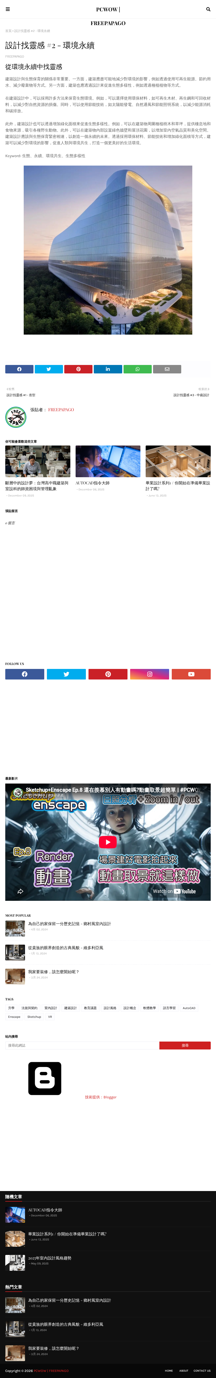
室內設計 (51, 1008)
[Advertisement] (49, 726)
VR (50, 1017)
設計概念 (130, 1008)
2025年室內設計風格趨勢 (49, 1257)
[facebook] (24, 674)
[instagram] (149, 674)
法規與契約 (29, 1008)
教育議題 (90, 1008)
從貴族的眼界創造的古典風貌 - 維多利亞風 (65, 947)
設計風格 (110, 1008)
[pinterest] (108, 674)
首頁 (8, 31)
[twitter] (66, 674)
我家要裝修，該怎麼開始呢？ (54, 971)
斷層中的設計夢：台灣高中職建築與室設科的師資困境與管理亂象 (36, 485)
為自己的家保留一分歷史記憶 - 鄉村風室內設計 (69, 923)
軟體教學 (149, 1008)
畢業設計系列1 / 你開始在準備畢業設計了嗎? (178, 485)
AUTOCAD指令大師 (93, 482)
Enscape (14, 1017)
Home (169, 1370)
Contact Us (202, 1370)
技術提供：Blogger (100, 1097)
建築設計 (70, 1008)
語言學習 (169, 1008)
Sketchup (34, 1017)
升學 (11, 1008)
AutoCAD (189, 1008)
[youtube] (191, 674)
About (183, 1370)
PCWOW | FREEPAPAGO (51, 1371)
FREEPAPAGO (14, 56)
